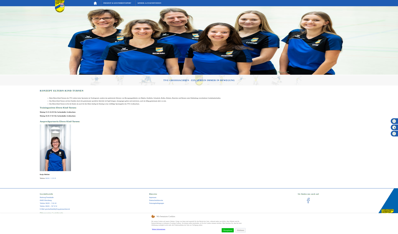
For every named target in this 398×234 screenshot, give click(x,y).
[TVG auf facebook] (308, 204)
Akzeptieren (227, 230)
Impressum (152, 197)
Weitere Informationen (158, 229)
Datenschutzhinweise (156, 200)
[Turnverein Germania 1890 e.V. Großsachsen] (59, 12)
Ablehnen (240, 230)
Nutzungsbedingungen (156, 203)
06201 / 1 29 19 (51, 178)
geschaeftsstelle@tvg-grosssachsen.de (57, 209)
